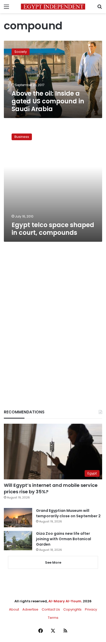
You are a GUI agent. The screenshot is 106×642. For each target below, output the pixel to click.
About (14, 609)
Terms (53, 617)
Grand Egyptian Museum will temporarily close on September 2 (68, 513)
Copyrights (72, 609)
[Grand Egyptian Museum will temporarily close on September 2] (18, 517)
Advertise (30, 609)
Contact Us (51, 609)
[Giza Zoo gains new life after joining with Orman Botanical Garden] (18, 540)
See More (53, 562)
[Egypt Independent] (53, 7)
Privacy (91, 609)
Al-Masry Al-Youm (64, 601)
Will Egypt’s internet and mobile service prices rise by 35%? (51, 488)
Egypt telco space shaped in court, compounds (53, 229)
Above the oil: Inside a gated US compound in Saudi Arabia (48, 101)
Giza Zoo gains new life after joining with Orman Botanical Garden (63, 539)
